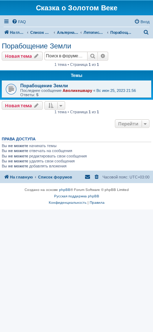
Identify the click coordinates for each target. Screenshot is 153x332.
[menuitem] (19, 21)
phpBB (64, 190)
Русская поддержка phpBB (76, 196)
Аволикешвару (77, 90)
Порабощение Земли (36, 46)
